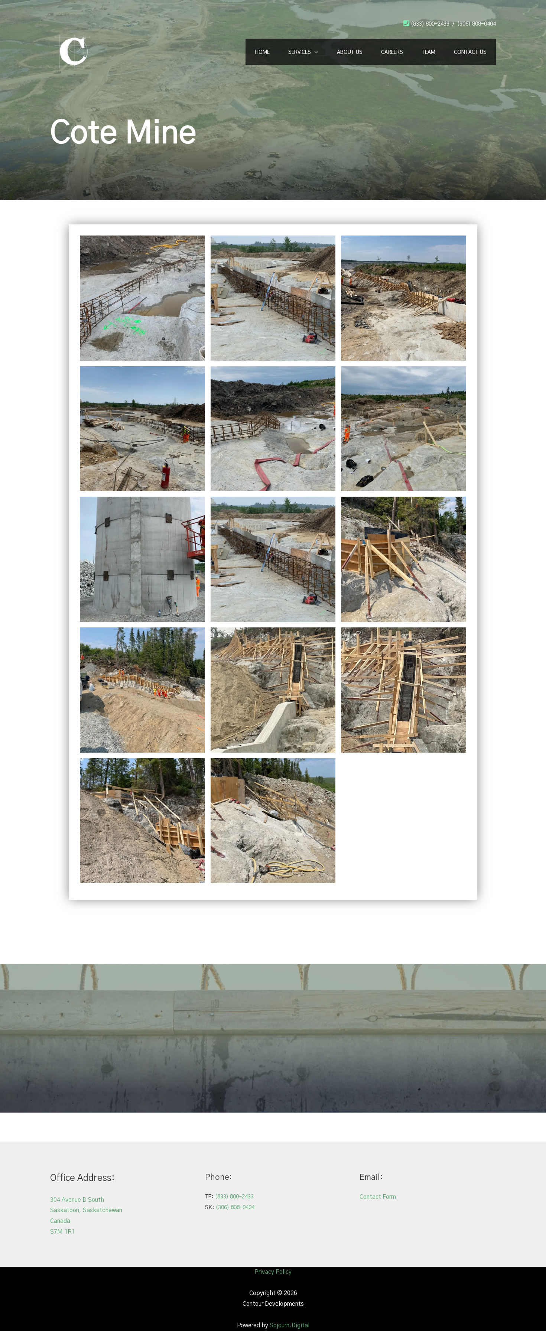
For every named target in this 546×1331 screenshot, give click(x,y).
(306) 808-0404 (476, 24)
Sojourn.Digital (289, 1325)
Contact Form (378, 1197)
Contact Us (470, 52)
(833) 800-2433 (430, 24)
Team (428, 52)
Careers (392, 52)
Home (262, 52)
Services (299, 52)
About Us (350, 52)
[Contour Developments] (72, 51)
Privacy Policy (273, 1272)
